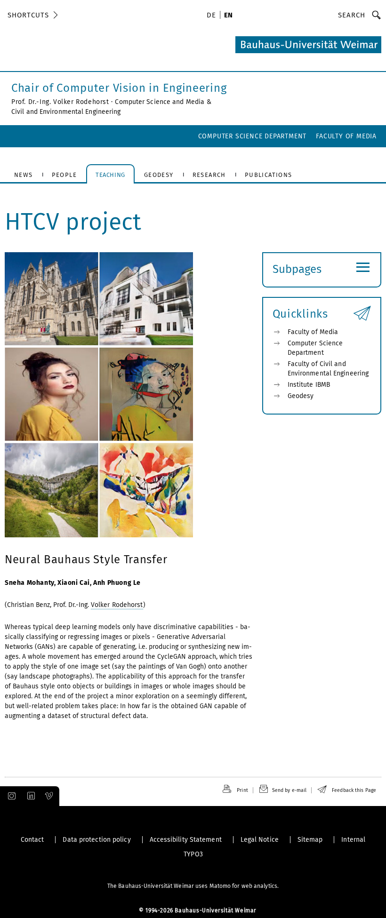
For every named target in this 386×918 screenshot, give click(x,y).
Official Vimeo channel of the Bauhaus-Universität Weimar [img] (49, 796)
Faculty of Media (346, 136)
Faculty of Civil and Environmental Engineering (328, 368)
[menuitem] (212, 16)
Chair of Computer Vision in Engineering (118, 88)
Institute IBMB (309, 385)
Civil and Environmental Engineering (66, 112)
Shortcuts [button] (28, 15)
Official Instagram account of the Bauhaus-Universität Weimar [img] (10, 796)
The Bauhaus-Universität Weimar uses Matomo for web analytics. (193, 886)
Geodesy (301, 396)
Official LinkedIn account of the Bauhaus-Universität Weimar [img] (30, 796)
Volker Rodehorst (117, 605)
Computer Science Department (252, 136)
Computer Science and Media (159, 102)
